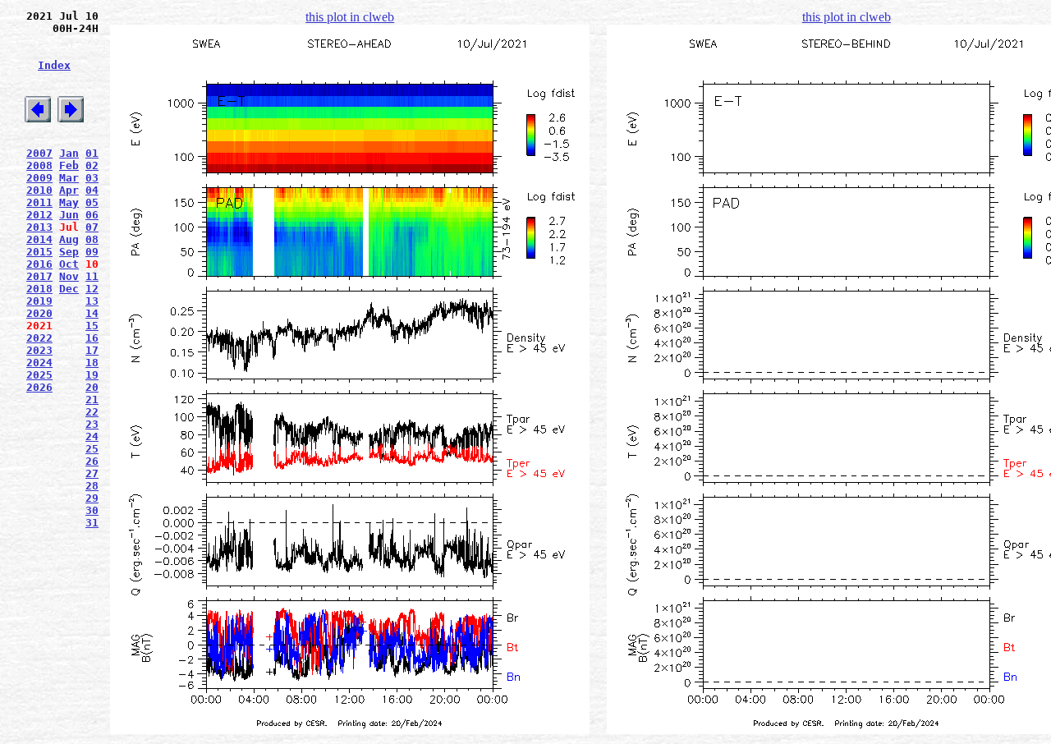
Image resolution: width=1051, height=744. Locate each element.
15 (92, 325)
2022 (39, 338)
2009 (39, 178)
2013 (39, 227)
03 (92, 178)
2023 (39, 350)
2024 (39, 362)
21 (92, 399)
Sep (69, 252)
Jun (69, 215)
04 (92, 190)
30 (92, 510)
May (69, 202)
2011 (39, 202)
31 (92, 523)
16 (92, 338)
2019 (39, 301)
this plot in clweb (349, 17)
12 (92, 288)
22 (92, 412)
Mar (69, 178)
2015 (39, 252)
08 (92, 239)
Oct (69, 264)
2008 (39, 165)
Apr (69, 190)
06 (92, 215)
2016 (39, 264)
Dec (69, 288)
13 (92, 301)
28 (92, 486)
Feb (69, 165)
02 (92, 165)
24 (92, 436)
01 (92, 153)
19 (92, 375)
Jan (69, 153)
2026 (39, 387)
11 (92, 276)
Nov (69, 276)
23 (92, 424)
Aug (69, 239)
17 (92, 350)
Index (54, 65)
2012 (39, 215)
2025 (39, 375)
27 (92, 473)
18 (92, 362)
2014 (39, 239)
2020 (39, 313)
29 (92, 498)
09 (92, 252)
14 (92, 313)
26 (92, 461)
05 (92, 202)
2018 (39, 288)
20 (92, 387)
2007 (39, 153)
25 (92, 449)
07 (92, 227)
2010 (39, 190)
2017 (39, 276)
